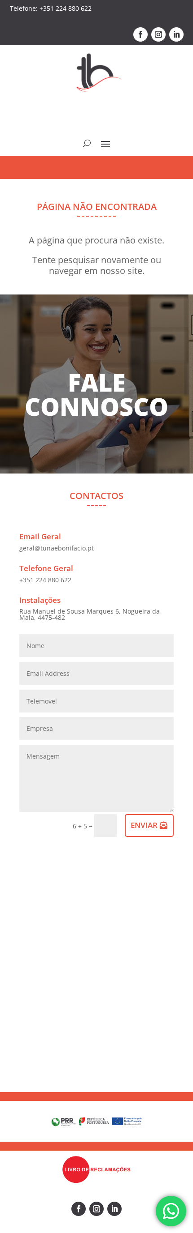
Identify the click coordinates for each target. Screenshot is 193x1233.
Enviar (144, 825)
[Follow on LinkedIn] (176, 34)
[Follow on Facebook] (140, 34)
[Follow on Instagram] (158, 34)
